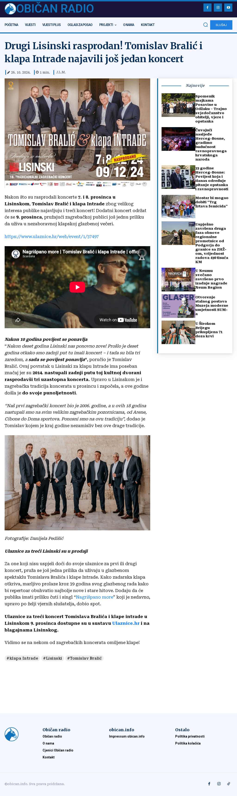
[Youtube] (228, 7)
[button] (205, 24)
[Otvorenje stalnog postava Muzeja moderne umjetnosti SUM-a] (178, 306)
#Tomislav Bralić (84, 658)
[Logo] (19, 734)
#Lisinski (52, 658)
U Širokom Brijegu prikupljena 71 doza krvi (208, 330)
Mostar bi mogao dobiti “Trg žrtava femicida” (211, 202)
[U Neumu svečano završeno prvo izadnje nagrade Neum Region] (178, 279)
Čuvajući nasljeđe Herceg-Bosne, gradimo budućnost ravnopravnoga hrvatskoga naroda (211, 144)
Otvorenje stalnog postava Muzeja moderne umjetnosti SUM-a (211, 305)
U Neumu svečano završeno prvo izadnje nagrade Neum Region (211, 279)
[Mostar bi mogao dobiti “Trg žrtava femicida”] (178, 207)
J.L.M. (61, 72)
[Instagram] (218, 7)
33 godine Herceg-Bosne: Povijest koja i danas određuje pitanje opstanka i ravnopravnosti (211, 178)
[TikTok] (228, 784)
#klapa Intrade (22, 658)
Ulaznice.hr (126, 623)
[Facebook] (207, 7)
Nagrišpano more (94, 597)
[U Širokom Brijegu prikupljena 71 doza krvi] (178, 332)
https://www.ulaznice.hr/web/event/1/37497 (52, 236)
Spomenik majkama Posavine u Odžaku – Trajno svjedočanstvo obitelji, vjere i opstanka (211, 108)
